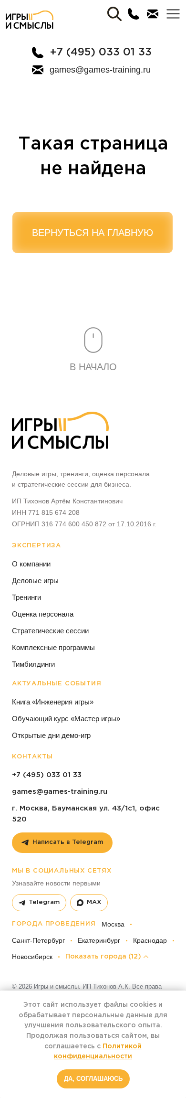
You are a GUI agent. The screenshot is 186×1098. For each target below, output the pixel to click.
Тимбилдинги (33, 664)
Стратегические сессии (50, 631)
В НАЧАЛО (93, 367)
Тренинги (26, 597)
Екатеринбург (99, 940)
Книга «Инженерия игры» (52, 702)
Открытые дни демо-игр (51, 735)
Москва (113, 924)
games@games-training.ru (100, 70)
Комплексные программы (53, 647)
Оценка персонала (42, 614)
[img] (29, 20)
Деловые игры (35, 580)
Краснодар (150, 940)
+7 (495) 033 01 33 (101, 52)
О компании (31, 564)
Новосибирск (32, 956)
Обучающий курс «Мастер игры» (66, 718)
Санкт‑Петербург (38, 940)
